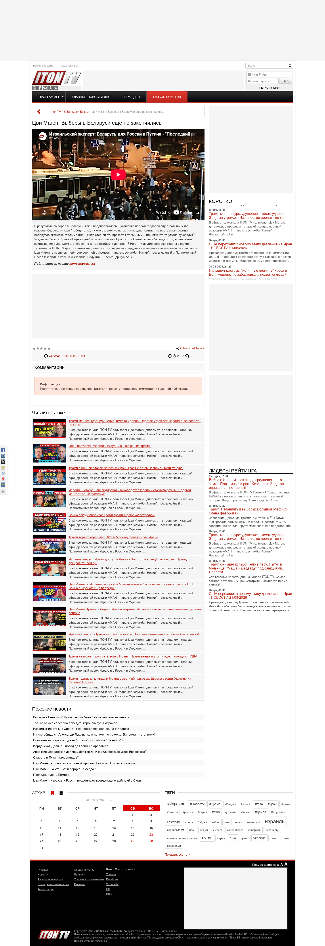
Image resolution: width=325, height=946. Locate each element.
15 (132, 828)
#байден (230, 804)
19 (77, 834)
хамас (274, 838)
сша (233, 837)
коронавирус (235, 830)
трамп (245, 838)
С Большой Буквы (192, 348)
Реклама (79, 884)
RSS (55, 88)
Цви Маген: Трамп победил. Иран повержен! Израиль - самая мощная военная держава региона (135, 611)
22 (132, 834)
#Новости (197, 803)
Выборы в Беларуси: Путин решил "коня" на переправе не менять (81, 717)
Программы (49, 96)
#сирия (202, 812)
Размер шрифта (264, 864)
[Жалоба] (170, 356)
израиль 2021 (175, 830)
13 (96, 828)
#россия (188, 812)
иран (192, 830)
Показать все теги (177, 854)
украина (259, 837)
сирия (221, 838)
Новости (43, 874)
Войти (285, 80)
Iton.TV (54, 933)
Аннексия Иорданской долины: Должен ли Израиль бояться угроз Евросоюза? (90, 751)
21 (114, 834)
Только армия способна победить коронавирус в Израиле (75, 722)
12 (77, 828)
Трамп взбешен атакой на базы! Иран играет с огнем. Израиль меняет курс (126, 468)
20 (96, 834)
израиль (275, 821)
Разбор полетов (167, 96)
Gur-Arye (54, 356)
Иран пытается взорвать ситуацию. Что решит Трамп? (110, 446)
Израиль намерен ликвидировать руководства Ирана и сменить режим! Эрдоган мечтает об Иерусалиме (130, 491)
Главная (43, 869)
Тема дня (132, 96)
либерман (254, 830)
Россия (173, 821)
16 (151, 828)
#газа (259, 803)
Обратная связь (70, 65)
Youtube (34, 88)
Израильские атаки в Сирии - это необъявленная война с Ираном (81, 728)
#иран (272, 803)
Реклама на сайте (43, 65)
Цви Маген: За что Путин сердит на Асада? (64, 768)
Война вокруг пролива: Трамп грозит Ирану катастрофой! (112, 515)
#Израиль (176, 803)
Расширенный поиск (50, 879)
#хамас (245, 812)
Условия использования (89, 879)
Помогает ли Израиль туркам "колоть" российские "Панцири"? (78, 740)
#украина (230, 812)
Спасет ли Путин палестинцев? (56, 757)
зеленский (253, 822)
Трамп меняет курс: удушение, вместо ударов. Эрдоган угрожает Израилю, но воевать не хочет (135, 422)
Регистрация (269, 87)
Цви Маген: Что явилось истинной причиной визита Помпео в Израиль (84, 763)
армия (189, 822)
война (216, 822)
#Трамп (214, 803)
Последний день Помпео (51, 774)
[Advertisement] (162, 30)
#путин (285, 804)
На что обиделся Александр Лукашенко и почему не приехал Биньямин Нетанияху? (94, 734)
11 (59, 828)
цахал (286, 838)
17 (41, 834)
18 (59, 834)
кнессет (217, 830)
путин (207, 837)
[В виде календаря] (53, 792)
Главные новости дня (91, 96)
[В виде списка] (61, 792)
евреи (238, 822)
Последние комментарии (53, 884)
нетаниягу (272, 830)
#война (245, 804)
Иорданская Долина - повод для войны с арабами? (70, 745)
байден (202, 822)
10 (41, 828)
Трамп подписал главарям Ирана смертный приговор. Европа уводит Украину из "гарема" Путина (130, 680)
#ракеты (172, 812)
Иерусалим (278, 812)
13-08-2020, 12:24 (73, 356)
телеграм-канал (82, 263)
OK (50, 88)
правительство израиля (182, 838)
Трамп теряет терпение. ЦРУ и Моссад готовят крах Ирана (113, 537)
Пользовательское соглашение (90, 940)
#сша (216, 811)
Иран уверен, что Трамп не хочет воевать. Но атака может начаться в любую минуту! (134, 634)
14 (114, 828)
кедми (204, 830)
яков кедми (174, 845)
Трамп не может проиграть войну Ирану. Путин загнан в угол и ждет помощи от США (133, 656)
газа (227, 822)
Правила (79, 874)
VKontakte (45, 88)
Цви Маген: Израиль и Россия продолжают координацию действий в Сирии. (88, 780)
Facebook (39, 88)
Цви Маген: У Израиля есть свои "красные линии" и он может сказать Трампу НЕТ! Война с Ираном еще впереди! (132, 586)
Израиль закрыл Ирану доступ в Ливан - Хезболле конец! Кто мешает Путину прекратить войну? (128, 561)
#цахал (260, 811)
